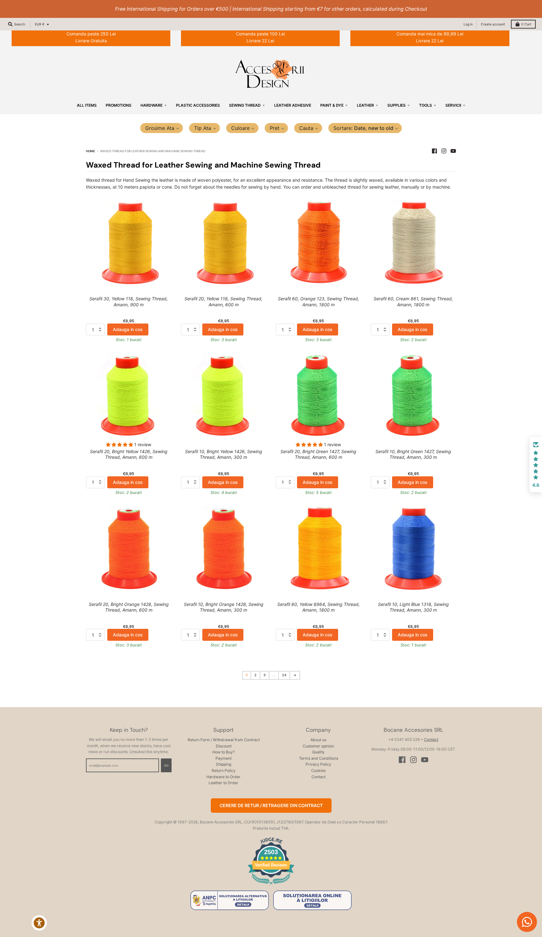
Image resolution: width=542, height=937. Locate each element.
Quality (318, 752)
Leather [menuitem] (365, 105)
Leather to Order (223, 782)
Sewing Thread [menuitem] (245, 105)
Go (166, 765)
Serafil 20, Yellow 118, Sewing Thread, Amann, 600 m (223, 301)
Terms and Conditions (318, 758)
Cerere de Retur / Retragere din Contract (271, 805)
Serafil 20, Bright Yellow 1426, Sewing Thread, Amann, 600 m (128, 454)
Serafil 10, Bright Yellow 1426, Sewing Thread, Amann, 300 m (223, 454)
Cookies (318, 770)
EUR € (40, 24)
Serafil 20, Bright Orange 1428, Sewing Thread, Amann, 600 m (129, 607)
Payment (223, 758)
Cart (526, 24)
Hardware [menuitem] (151, 105)
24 (284, 675)
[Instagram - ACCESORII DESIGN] (444, 151)
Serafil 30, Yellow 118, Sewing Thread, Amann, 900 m (128, 301)
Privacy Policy (318, 764)
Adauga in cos (128, 329)
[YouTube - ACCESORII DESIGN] (453, 151)
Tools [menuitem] (425, 105)
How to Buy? (223, 752)
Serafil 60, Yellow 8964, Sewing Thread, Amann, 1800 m (318, 607)
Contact (318, 776)
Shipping (223, 764)
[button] (161, 128)
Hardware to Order (223, 776)
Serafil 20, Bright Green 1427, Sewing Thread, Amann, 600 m (318, 454)
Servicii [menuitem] (453, 105)
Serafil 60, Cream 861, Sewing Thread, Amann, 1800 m (413, 301)
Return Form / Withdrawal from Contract (224, 739)
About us (318, 739)
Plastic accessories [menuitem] (198, 105)
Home (90, 151)
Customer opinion (318, 746)
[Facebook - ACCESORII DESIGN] (434, 151)
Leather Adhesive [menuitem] (292, 105)
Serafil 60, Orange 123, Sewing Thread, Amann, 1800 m (318, 301)
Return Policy (224, 770)
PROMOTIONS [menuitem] (118, 105)
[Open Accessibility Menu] (39, 923)
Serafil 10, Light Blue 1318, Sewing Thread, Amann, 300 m (413, 607)
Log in (468, 24)
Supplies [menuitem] (396, 105)
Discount (223, 746)
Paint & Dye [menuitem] (331, 105)
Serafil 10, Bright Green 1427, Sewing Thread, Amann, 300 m (413, 454)
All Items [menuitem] (87, 105)
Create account (493, 24)
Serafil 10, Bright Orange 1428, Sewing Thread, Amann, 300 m (223, 607)
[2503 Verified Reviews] (271, 885)
